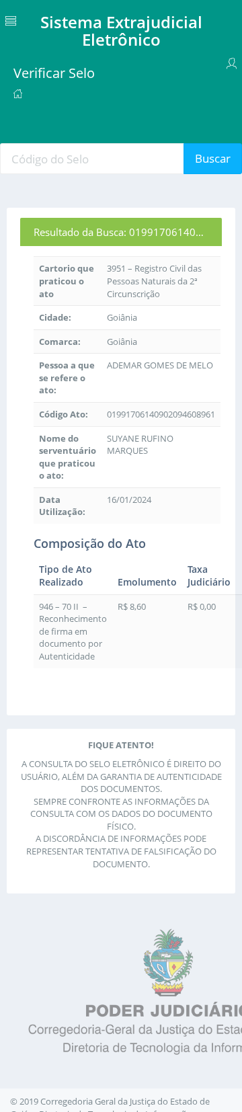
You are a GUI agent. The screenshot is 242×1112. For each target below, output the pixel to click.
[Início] (17, 93)
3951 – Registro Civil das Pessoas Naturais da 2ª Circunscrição (154, 280)
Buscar (213, 158)
